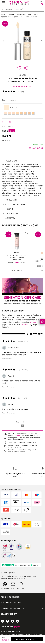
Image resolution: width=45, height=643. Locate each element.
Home (3, 14)
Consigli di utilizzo (15, 204)
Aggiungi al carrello (27, 639)
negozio (19, 435)
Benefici (9, 209)
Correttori (32, 14)
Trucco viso (21, 14)
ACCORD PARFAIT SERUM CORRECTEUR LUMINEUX (19, 17)
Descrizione (11, 161)
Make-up (11, 14)
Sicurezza (10, 218)
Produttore (11, 213)
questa (33, 322)
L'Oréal (22, 75)
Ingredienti (11, 200)
